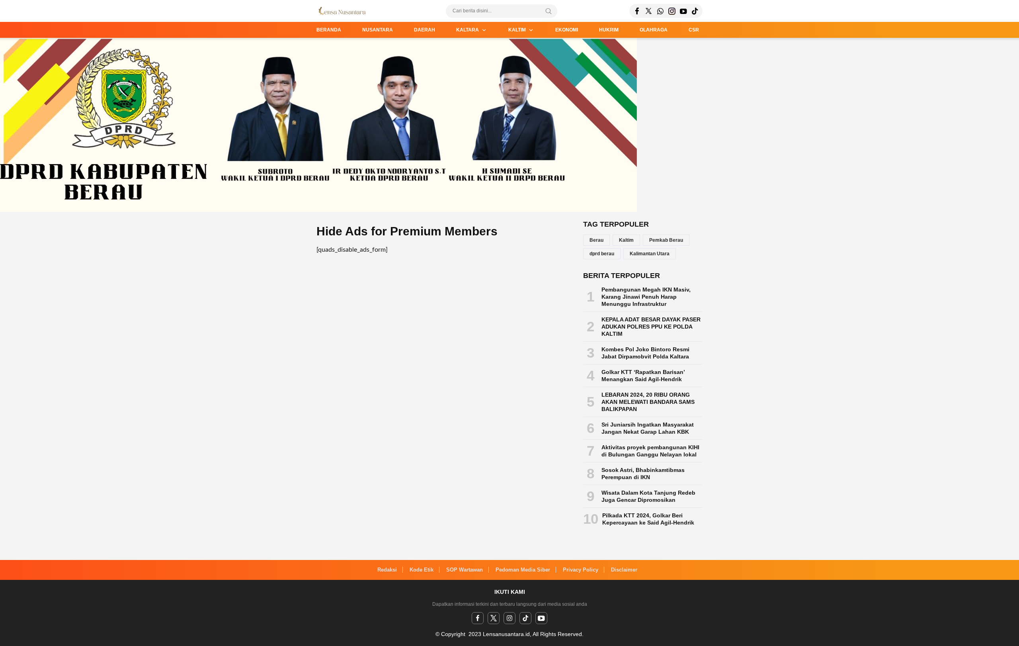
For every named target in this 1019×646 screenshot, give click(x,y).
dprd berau (602, 253)
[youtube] (541, 618)
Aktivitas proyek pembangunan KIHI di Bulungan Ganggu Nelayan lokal (650, 451)
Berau (596, 240)
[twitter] (494, 618)
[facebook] (478, 618)
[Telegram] (660, 11)
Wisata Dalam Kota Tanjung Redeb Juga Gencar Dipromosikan (648, 496)
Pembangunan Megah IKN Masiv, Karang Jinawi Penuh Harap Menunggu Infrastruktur (646, 296)
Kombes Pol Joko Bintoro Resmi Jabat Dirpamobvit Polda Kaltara (645, 353)
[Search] (548, 11)
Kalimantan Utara (650, 253)
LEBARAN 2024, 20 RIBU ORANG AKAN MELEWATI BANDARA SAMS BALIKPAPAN (648, 402)
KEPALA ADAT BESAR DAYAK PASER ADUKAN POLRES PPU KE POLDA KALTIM (651, 326)
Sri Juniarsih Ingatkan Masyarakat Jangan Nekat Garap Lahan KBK (647, 428)
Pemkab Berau (666, 240)
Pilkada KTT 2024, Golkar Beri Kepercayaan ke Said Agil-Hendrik (648, 519)
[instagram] (509, 618)
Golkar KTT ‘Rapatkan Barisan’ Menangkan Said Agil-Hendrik (643, 375)
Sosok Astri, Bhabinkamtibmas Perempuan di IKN (643, 473)
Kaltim (626, 240)
